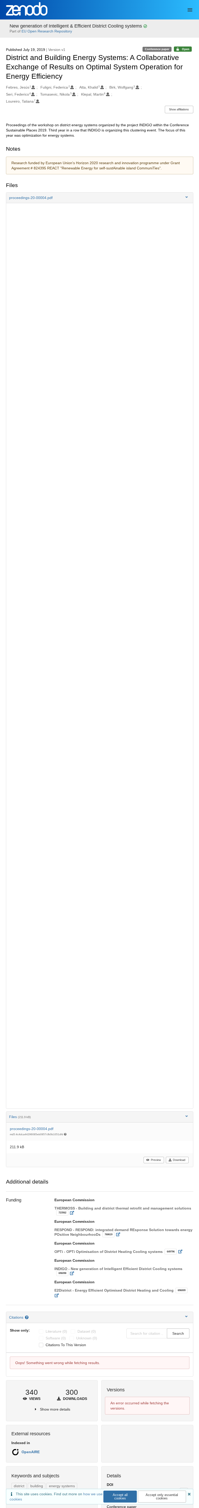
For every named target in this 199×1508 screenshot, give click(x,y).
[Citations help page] (27, 1317)
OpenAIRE (31, 1452)
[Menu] (190, 9)
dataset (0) (86, 1331)
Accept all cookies (120, 1496)
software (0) (56, 1338)
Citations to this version (66, 1345)
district (19, 1486)
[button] (99, 197)
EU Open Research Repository (47, 31)
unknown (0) (86, 1338)
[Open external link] (73, 1213)
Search (178, 1333)
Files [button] (20, 1117)
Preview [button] (156, 1159)
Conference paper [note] (157, 49)
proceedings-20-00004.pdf (31, 1129)
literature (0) (56, 1331)
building (36, 1486)
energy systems (62, 1486)
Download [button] (179, 1159)
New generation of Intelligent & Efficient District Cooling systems (76, 26)
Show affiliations (179, 109)
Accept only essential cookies (162, 1496)
